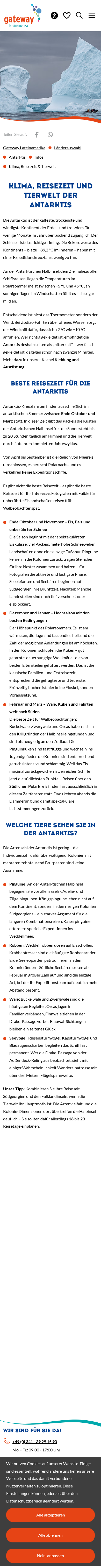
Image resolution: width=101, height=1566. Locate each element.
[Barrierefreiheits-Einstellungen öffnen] (54, 15)
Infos (39, 157)
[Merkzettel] (67, 15)
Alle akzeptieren (50, 1514)
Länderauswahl (67, 147)
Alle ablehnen (50, 1535)
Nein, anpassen (50, 1555)
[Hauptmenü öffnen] (91, 15)
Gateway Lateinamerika (24, 147)
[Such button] (79, 15)
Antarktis (17, 157)
